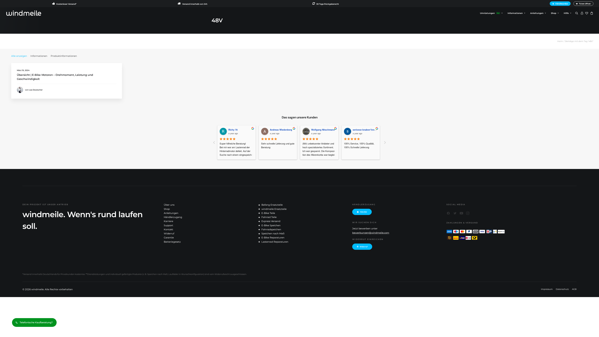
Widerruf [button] (364, 247)
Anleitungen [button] (536, 13)
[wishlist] (586, 13)
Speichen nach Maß (272, 233)
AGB (574, 289)
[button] (577, 13)
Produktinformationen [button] (64, 55)
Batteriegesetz (172, 241)
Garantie (169, 237)
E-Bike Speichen (270, 225)
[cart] (591, 13)
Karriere (168, 221)
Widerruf (169, 233)
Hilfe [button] (566, 13)
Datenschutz (562, 289)
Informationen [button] (515, 13)
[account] (581, 13)
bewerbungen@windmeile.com (370, 232)
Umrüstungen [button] (489, 13)
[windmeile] (24, 13)
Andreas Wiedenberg (241, 129)
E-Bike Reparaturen (272, 237)
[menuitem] (561, 3)
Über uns (169, 204)
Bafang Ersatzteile (272, 204)
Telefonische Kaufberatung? (36, 322)
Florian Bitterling (363, 129)
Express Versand (270, 221)
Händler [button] (363, 212)
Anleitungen (171, 213)
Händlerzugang (173, 217)
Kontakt (168, 229)
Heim (560, 41)
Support (168, 225)
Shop (553, 13)
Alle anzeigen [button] (19, 55)
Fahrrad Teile (269, 217)
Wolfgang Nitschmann (283, 129)
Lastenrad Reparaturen (274, 241)
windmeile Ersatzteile (274, 209)
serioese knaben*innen (325, 129)
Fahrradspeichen (271, 229)
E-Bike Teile (268, 213)
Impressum (547, 289)
